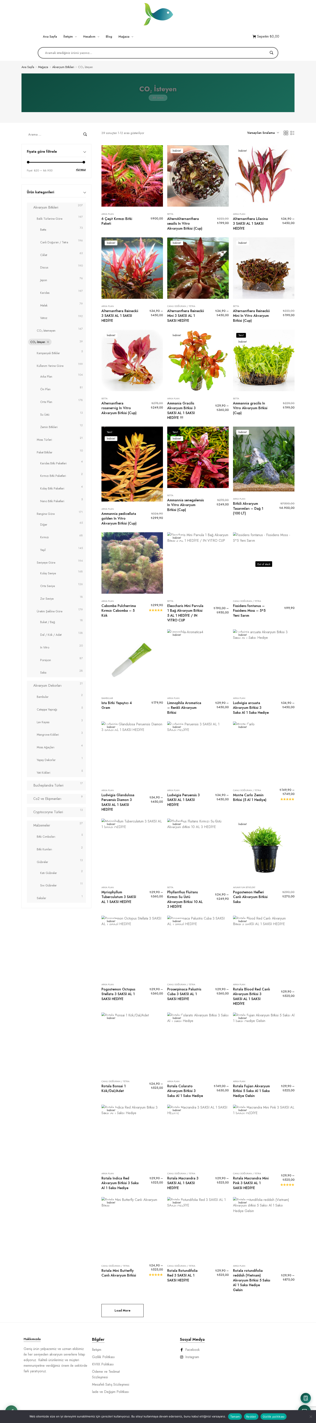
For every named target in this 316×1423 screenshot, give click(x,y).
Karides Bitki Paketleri (53, 463)
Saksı (43, 672)
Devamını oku (132, 593)
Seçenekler (263, 206)
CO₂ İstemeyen (46, 330)
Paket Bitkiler (44, 452)
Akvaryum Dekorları (47, 685)
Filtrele (81, 169)
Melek (44, 305)
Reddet (251, 1416)
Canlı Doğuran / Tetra (54, 242)
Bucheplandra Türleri (48, 785)
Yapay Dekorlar (46, 760)
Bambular (43, 697)
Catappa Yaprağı (47, 709)
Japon (43, 280)
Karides (44, 293)
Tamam (235, 1416)
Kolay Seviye (48, 573)
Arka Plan (46, 376)
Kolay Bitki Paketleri (52, 488)
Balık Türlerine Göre (49, 219)
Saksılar (41, 898)
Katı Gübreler (48, 873)
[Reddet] (310, 1416)
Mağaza (43, 67)
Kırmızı (44, 537)
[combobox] (263, 133)
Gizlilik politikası (274, 1416)
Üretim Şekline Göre (49, 611)
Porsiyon (45, 660)
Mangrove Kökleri (48, 734)
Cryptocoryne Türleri (48, 812)
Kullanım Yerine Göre (50, 366)
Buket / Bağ (47, 622)
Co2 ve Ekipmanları (47, 798)
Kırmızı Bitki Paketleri (53, 476)
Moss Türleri (44, 440)
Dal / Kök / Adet (50, 635)
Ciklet (43, 255)
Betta (43, 229)
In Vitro (44, 647)
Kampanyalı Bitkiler (48, 353)
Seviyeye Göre (46, 562)
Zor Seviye (47, 598)
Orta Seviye (47, 586)
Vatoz (43, 318)
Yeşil (43, 550)
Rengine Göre (46, 514)
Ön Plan (45, 389)
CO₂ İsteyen (37, 342)
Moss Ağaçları (45, 747)
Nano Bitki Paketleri (52, 501)
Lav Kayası (43, 722)
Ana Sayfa (27, 67)
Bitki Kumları (44, 849)
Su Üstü (44, 414)
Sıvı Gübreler (48, 885)
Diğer (43, 524)
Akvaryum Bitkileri (63, 67)
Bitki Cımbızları (46, 836)
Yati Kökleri (43, 772)
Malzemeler (41, 825)
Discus (44, 267)
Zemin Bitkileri (49, 427)
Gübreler (42, 862)
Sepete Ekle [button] (132, 206)
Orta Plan (46, 402)
